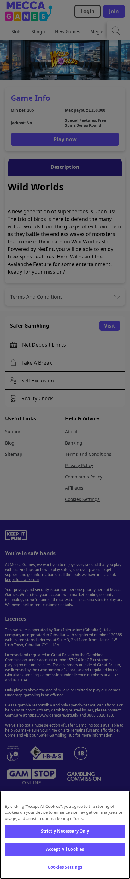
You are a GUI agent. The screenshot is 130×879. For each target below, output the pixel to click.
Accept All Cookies (65, 849)
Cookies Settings (65, 867)
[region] (65, 835)
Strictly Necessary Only (65, 831)
